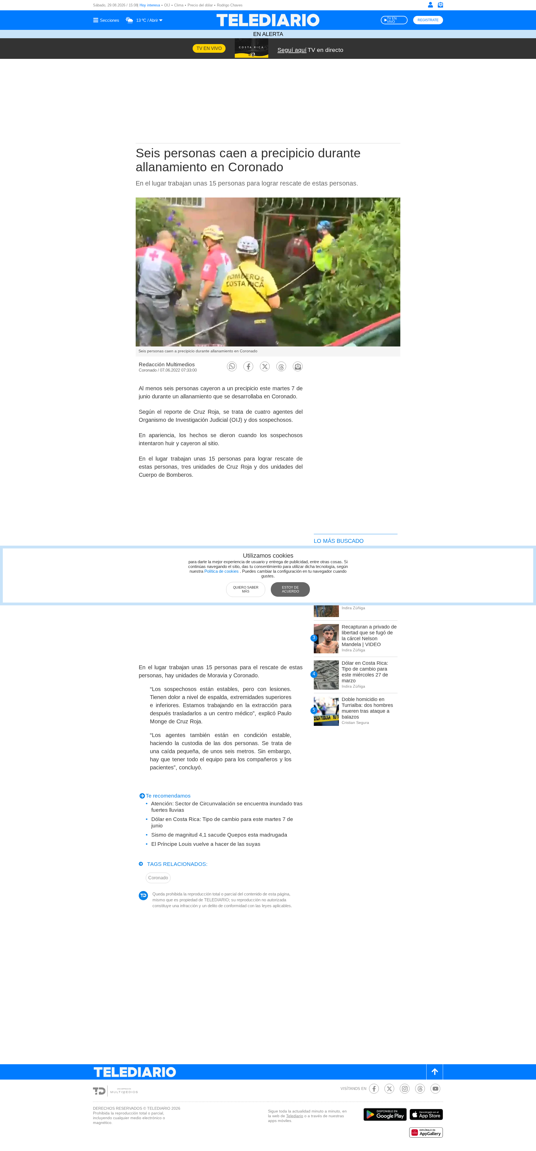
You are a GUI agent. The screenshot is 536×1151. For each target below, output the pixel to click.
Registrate (428, 20)
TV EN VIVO (392, 20)
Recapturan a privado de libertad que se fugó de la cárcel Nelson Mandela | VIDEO (369, 635)
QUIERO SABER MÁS (246, 589)
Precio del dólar (200, 5)
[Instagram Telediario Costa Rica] (405, 1089)
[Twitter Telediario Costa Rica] (389, 1089)
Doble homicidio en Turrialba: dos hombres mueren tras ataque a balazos (367, 708)
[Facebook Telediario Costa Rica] (374, 1089)
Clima (178, 5)
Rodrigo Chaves (230, 5)
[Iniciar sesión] (430, 5)
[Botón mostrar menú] (107, 20)
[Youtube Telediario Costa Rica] (435, 1089)
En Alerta (268, 34)
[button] (231, 366)
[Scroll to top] (434, 1072)
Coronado (158, 877)
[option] (268, 277)
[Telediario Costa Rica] (268, 20)
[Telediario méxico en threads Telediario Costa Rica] (420, 1089)
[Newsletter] (440, 6)
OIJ (167, 5)
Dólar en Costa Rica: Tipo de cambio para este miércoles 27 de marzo (365, 671)
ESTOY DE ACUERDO (290, 589)
